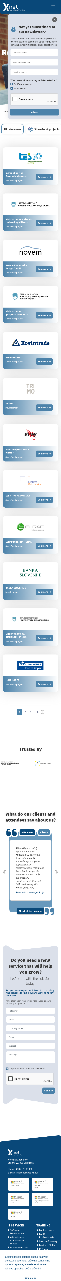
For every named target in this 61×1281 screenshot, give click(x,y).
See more (43, 176)
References (45, 1249)
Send (47, 1090)
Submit (34, 112)
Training (43, 1225)
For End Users (46, 1230)
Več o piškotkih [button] (33, 1268)
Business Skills (47, 1245)
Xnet (5, 111)
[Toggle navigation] (53, 7)
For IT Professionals (46, 1236)
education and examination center (17, 1240)
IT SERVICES (16, 1225)
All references (12, 129)
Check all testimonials (30, 911)
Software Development (17, 1232)
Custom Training (48, 1241)
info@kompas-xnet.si (27, 1172)
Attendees (27, 832)
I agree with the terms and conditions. (27, 1068)
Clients (44, 832)
